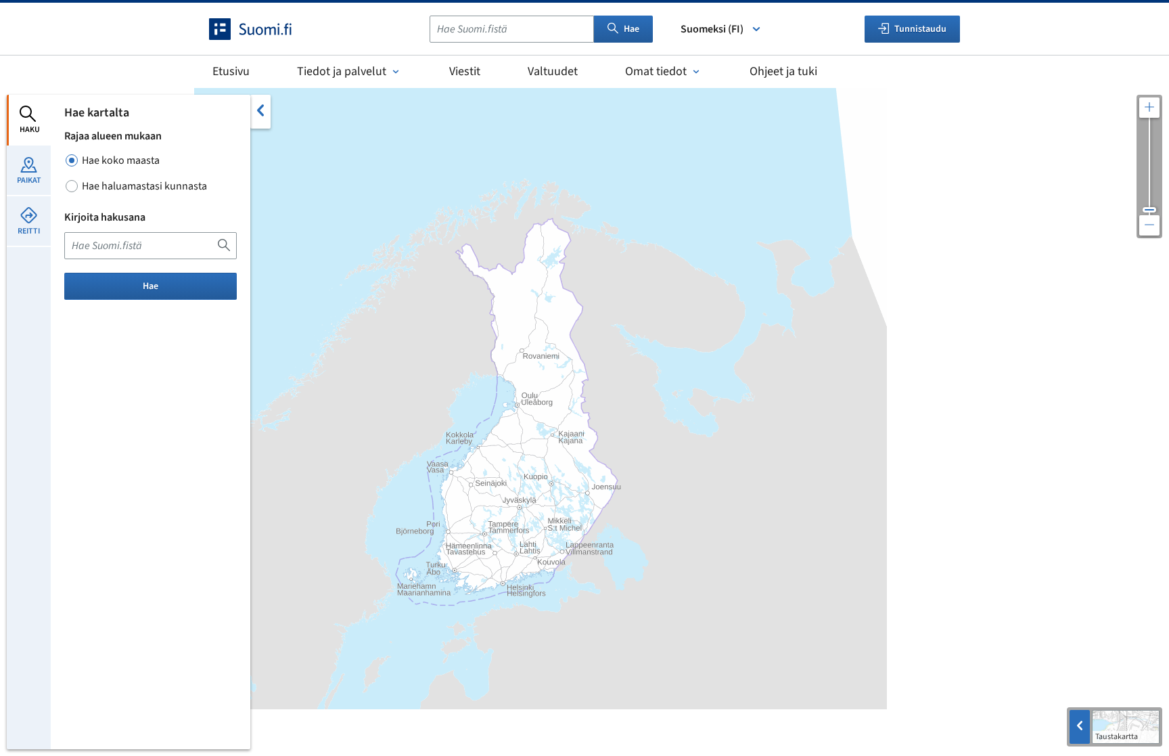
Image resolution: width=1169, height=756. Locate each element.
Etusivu (231, 71)
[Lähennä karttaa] (1149, 107)
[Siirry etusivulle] (262, 29)
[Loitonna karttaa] (1149, 225)
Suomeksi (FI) (712, 29)
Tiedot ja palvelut (341, 71)
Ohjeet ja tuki (783, 71)
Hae (631, 29)
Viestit (464, 71)
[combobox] (512, 29)
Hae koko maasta (121, 160)
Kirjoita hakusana (104, 217)
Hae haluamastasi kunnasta (144, 186)
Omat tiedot (656, 71)
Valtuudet (553, 71)
